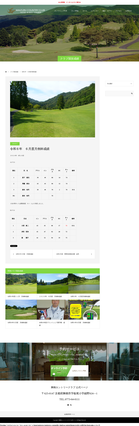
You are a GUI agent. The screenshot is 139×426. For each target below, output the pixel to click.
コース (84, 11)
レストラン (95, 11)
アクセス (119, 11)
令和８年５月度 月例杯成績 (17, 322)
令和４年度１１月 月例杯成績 (18, 296)
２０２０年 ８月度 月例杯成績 (50, 296)
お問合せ (129, 11)
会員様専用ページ (69, 414)
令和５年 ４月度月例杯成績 (80, 296)
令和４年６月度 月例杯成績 (80, 322)
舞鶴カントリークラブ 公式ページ (69, 387)
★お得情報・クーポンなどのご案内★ (69, 2)
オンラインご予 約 (60, 11)
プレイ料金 (74, 11)
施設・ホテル (107, 11)
